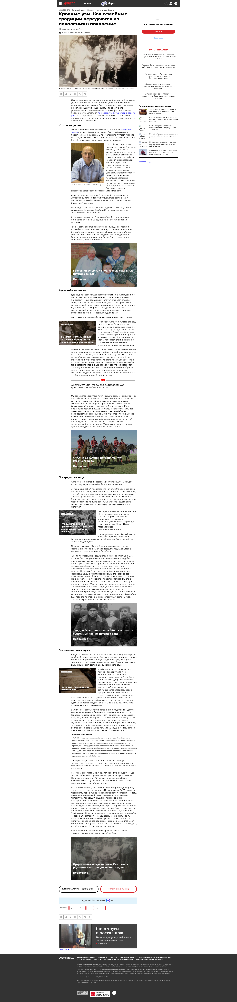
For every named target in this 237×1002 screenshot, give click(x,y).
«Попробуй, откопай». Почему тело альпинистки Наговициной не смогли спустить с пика (163, 152)
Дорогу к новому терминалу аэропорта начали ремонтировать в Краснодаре (158, 86)
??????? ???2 (144, 162)
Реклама (113, 957)
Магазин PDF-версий (128, 957)
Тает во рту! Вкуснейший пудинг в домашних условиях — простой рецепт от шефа (162, 111)
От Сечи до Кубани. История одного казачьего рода (97, 459)
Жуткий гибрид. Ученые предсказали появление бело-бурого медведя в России (163, 136)
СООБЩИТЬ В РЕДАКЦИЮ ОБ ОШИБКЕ (149, 959)
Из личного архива (126, 88)
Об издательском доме (86, 957)
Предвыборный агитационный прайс (119, 959)
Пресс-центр (103, 957)
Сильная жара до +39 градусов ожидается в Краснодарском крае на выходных (158, 96)
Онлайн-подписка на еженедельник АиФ (155, 957)
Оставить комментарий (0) (118, 889)
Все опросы (158, 38)
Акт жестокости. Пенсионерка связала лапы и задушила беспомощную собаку (158, 76)
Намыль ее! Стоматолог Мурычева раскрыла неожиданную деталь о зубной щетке (162, 144)
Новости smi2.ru (67, 949)
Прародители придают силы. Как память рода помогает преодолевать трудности (100, 866)
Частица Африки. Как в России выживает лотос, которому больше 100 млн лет (163, 128)
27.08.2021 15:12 (64, 10)
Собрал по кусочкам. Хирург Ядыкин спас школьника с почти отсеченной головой (163, 120)
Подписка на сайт (84, 959)
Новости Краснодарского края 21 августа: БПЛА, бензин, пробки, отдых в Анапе (158, 56)
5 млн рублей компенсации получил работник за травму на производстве (158, 66)
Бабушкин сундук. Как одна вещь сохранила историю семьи (103, 272)
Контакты (97, 959)
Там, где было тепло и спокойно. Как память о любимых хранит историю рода (103, 632)
